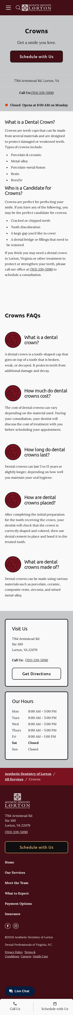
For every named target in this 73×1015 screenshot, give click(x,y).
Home (9, 862)
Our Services (15, 872)
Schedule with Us (37, 56)
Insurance (12, 914)
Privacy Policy (14, 952)
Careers (26, 956)
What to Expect (17, 893)
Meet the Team (16, 883)
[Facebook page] (8, 926)
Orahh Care (40, 956)
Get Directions (36, 673)
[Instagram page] (16, 926)
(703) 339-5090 (42, 93)
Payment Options (18, 904)
